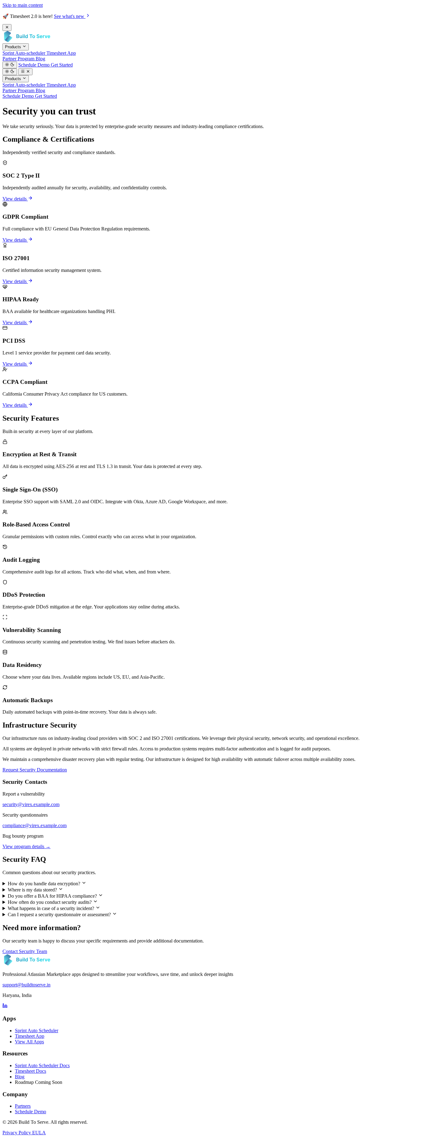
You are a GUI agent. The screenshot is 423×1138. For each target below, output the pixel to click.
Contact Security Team (24, 951)
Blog (40, 58)
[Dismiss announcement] (6, 27)
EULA (39, 1132)
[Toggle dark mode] (9, 65)
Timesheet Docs (30, 1071)
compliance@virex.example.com (34, 825)
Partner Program (19, 58)
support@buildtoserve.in (26, 984)
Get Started (62, 64)
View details (15, 198)
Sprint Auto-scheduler (24, 53)
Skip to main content (22, 5)
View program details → (26, 846)
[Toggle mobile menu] (25, 71)
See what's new (69, 16)
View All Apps (29, 1041)
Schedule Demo (34, 64)
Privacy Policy (17, 1132)
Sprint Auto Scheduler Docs (42, 1065)
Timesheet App (61, 53)
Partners (23, 1106)
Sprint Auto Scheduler (36, 1030)
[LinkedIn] (4, 1006)
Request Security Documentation (34, 769)
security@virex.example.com (30, 804)
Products (13, 47)
